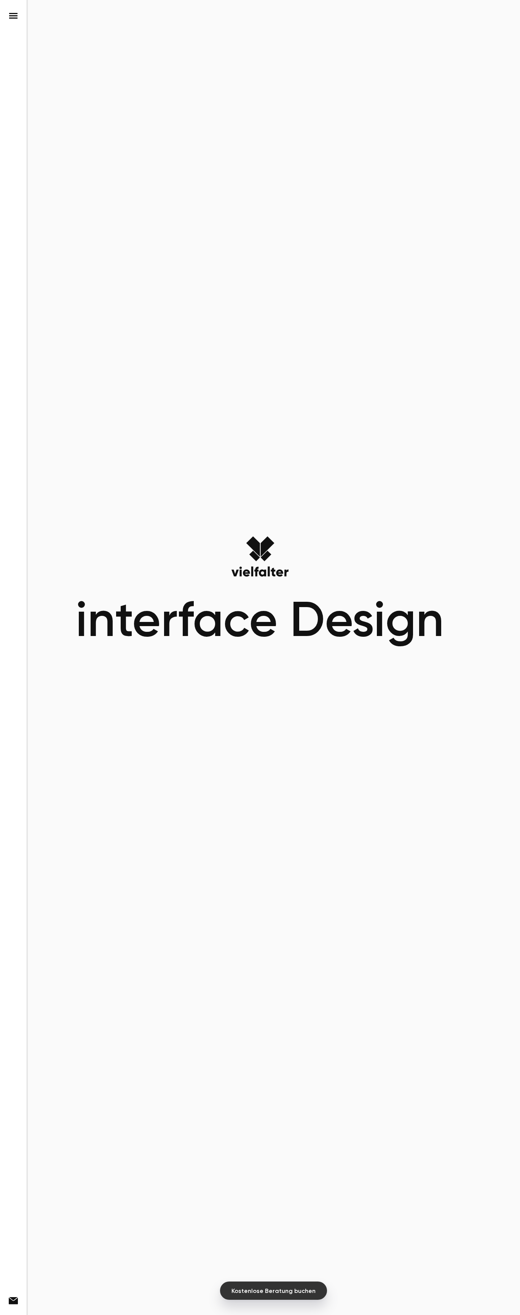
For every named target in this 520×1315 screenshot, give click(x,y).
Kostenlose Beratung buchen (273, 1290)
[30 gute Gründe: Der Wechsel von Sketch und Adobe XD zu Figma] (261, 1215)
